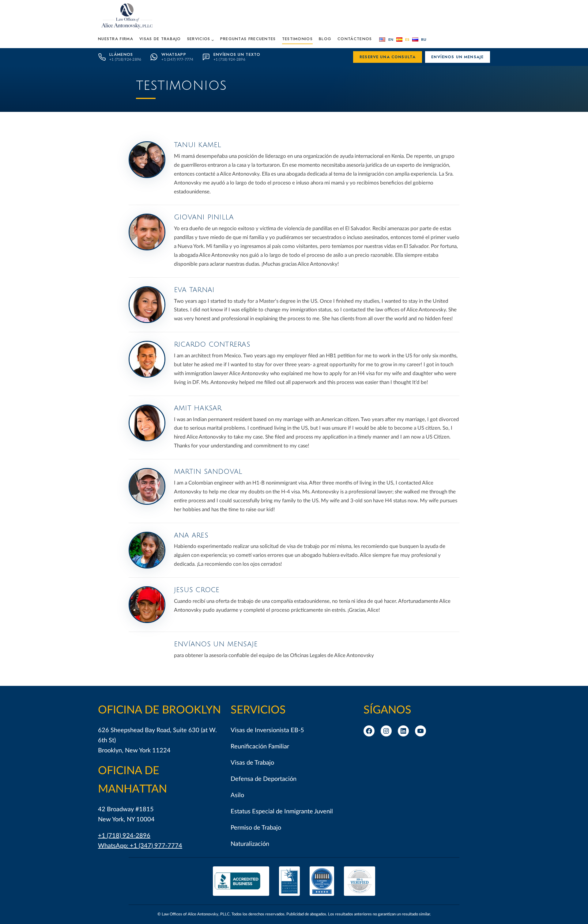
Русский (419, 39)
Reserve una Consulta (388, 57)
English (386, 39)
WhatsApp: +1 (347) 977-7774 (140, 846)
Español (402, 39)
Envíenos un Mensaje (457, 57)
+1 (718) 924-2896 (124, 836)
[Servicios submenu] (212, 40)
